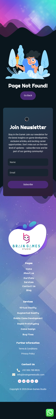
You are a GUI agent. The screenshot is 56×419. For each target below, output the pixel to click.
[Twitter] (24, 381)
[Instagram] (36, 381)
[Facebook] (19, 381)
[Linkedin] (28, 381)
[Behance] (32, 381)
